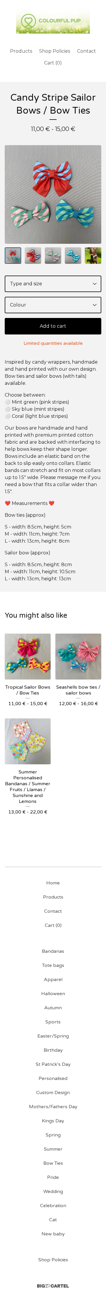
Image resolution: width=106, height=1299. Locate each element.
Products (21, 51)
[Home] (53, 21)
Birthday (53, 1050)
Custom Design (53, 1093)
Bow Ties (53, 1163)
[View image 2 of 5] (33, 255)
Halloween (53, 994)
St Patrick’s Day (53, 1064)
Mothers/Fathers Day (53, 1107)
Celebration (53, 1206)
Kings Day (53, 1121)
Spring (53, 1135)
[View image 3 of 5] (53, 255)
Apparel (53, 979)
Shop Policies (54, 51)
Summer (53, 1149)
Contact (86, 51)
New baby (53, 1234)
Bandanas (53, 951)
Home (53, 883)
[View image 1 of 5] (13, 255)
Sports (53, 1022)
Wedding (53, 1191)
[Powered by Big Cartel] (53, 1286)
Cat (53, 1220)
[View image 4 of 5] (73, 255)
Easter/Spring (53, 1036)
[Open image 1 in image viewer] (53, 194)
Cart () (53, 63)
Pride (53, 1177)
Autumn (53, 1008)
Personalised (53, 1078)
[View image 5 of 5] (93, 255)
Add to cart (53, 326)
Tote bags (53, 965)
